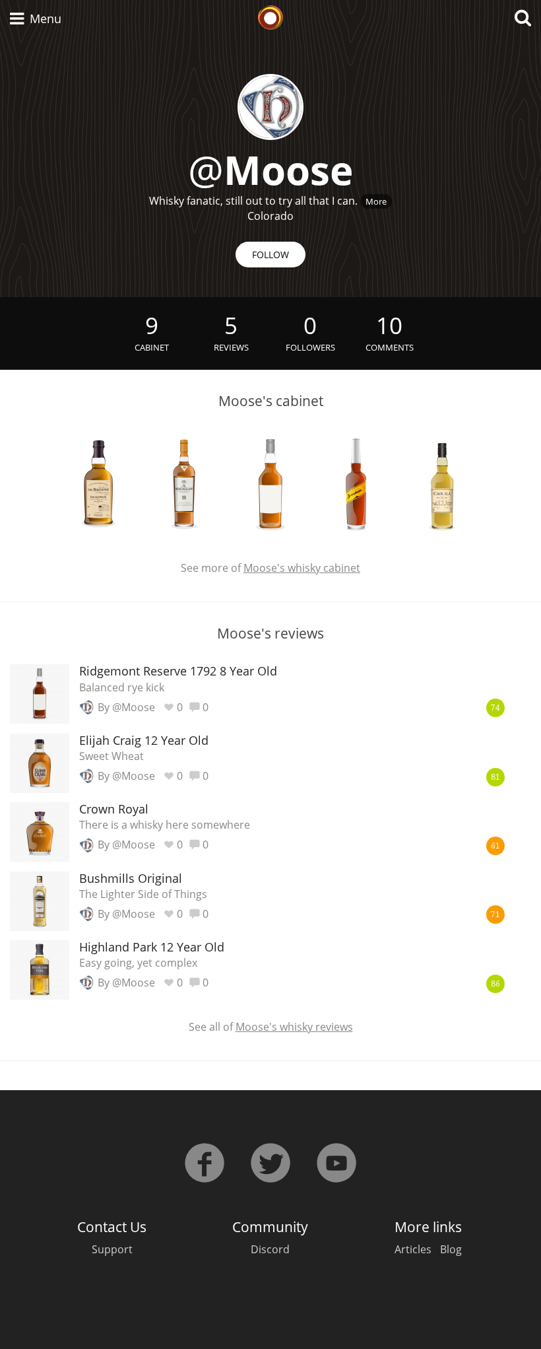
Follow (270, 254)
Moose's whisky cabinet (301, 568)
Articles (413, 1249)
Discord (270, 1249)
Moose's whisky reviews (294, 1027)
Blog (451, 1249)
